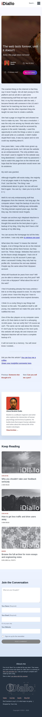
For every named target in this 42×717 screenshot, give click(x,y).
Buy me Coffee (30, 72)
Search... (32, 3)
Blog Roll (27, 698)
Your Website (6, 627)
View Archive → (12, 430)
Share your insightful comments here (16, 363)
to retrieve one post (32, 238)
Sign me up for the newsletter (14, 636)
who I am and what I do (10, 671)
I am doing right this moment (19, 676)
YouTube (12, 698)
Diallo (7, 3)
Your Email (9, 615)
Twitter (5, 698)
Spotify (19, 698)
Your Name (9, 606)
